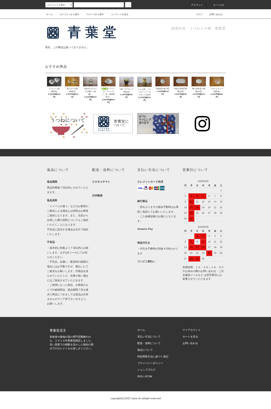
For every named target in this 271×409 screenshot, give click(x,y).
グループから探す (95, 14)
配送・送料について (149, 343)
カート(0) (218, 5)
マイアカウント (192, 329)
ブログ (199, 14)
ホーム (49, 14)
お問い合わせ (216, 14)
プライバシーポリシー (150, 363)
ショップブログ (146, 369)
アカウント (197, 5)
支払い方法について (149, 336)
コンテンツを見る (119, 14)
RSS (140, 376)
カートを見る (190, 336)
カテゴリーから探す (69, 14)
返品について (145, 349)
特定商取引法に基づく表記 (152, 356)
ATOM (148, 376)
